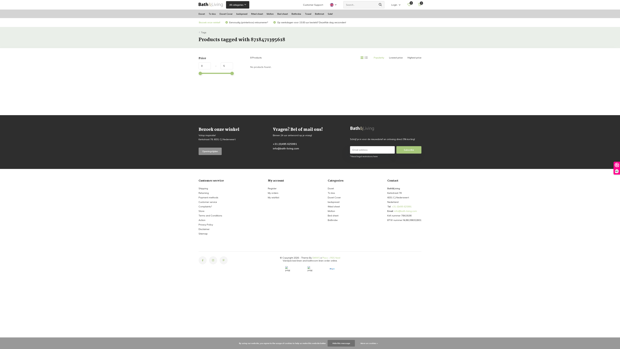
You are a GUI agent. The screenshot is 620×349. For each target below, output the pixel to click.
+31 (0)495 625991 (285, 144)
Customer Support (313, 4)
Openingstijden (210, 151)
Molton (270, 13)
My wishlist (273, 197)
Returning (204, 193)
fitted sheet (257, 13)
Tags (203, 32)
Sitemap (203, 233)
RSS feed (335, 257)
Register (272, 188)
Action (202, 220)
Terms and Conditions (210, 215)
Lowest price (396, 57)
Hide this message (341, 343)
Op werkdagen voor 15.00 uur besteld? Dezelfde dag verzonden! (311, 22)
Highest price (414, 57)
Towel (308, 13)
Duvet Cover (226, 13)
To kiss (212, 13)
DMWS (316, 257)
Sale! (330, 13)
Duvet (202, 13)
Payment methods (208, 197)
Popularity (379, 57)
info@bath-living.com (286, 148)
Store (201, 211)
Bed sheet (282, 13)
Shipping (203, 188)
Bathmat (319, 13)
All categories (236, 4)
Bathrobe (296, 13)
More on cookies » (369, 343)
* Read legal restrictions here (364, 156)
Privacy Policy (206, 224)
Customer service (208, 202)
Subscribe (409, 149)
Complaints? (205, 206)
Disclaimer (204, 229)
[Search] (380, 4)
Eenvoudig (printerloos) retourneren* (248, 22)
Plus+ (325, 257)
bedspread (241, 13)
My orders (273, 193)
